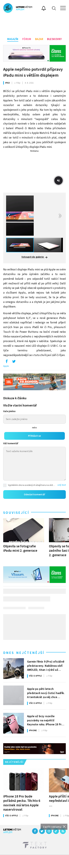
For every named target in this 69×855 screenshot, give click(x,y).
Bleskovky (54, 39)
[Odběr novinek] (43, 8)
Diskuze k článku (14, 398)
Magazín (12, 39)
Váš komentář (10, 443)
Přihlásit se (34, 436)
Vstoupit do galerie (33, 257)
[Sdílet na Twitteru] (13, 362)
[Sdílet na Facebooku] (6, 362)
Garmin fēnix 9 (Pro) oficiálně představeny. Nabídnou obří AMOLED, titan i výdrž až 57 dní (45, 665)
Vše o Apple (35, 675)
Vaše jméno (9, 411)
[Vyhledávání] (54, 8)
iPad (7, 83)
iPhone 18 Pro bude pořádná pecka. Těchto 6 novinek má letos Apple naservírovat (21, 803)
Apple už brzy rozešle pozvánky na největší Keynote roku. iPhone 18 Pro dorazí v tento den (45, 720)
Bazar (39, 39)
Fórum (26, 39)
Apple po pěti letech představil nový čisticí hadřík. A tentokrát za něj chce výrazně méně (46, 693)
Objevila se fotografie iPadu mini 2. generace (20, 548)
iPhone (33, 730)
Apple (6, 366)
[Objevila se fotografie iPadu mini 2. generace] (23, 530)
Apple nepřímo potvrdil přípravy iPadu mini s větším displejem (33, 72)
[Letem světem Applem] (17, 8)
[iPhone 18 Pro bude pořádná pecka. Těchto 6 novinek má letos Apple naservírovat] (23, 780)
